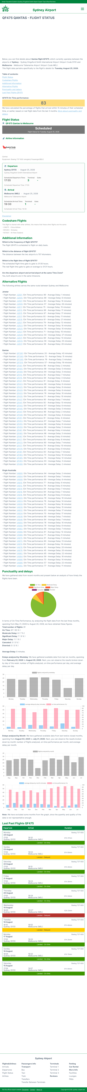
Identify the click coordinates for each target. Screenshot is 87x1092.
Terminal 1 (54, 1067)
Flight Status (7, 77)
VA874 (19, 544)
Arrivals (5, 1067)
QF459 (20, 427)
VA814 (19, 489)
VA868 (20, 535)
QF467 (19, 436)
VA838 (20, 516)
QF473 (19, 442)
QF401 (19, 366)
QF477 (19, 445)
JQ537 (19, 344)
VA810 (19, 483)
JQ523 (20, 325)
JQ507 (19, 301)
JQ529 (20, 335)
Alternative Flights (10, 86)
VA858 (20, 526)
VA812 (19, 486)
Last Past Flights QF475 (12, 92)
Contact (32, 1089)
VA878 (19, 550)
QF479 (19, 449)
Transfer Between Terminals (33, 1082)
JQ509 (20, 304)
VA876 (19, 547)
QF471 (19, 439)
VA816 (19, 492)
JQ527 (19, 332)
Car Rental (73, 1067)
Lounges (72, 1076)
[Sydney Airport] (5, 8)
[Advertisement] (43, 39)
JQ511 (19, 307)
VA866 (19, 532)
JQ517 (19, 316)
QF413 (19, 375)
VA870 (19, 538)
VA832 (20, 510)
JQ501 (19, 295)
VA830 (20, 507)
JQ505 (20, 298)
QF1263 (20, 356)
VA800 (20, 473)
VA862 (20, 529)
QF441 (19, 402)
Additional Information (11, 83)
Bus (23, 1070)
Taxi (23, 1073)
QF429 (20, 390)
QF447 (19, 412)
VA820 (20, 498)
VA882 (20, 553)
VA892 (20, 566)
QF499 (20, 464)
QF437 (19, 399)
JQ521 (19, 322)
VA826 (19, 504)
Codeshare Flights (10, 80)
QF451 (19, 418)
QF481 (19, 452)
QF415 (19, 378)
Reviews (54, 1076)
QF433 (20, 393)
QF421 (19, 381)
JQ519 (19, 319)
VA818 (19, 495)
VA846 (19, 519)
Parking (72, 1064)
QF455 (20, 424)
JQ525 (20, 328)
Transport (26, 1067)
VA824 (19, 501)
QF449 (20, 415)
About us (39, 1089)
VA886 (19, 559)
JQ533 (20, 341)
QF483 (20, 455)
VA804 (19, 476)
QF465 (20, 433)
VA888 (20, 563)
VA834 (19, 513)
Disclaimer (25, 1089)
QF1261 (20, 353)
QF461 (19, 430)
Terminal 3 (54, 1073)
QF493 (20, 461)
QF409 (20, 372)
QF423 (20, 384)
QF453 (20, 421)
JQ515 (19, 313)
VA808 (20, 479)
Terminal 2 (54, 1070)
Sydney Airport (44, 10)
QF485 (20, 458)
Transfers (25, 1079)
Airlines (5, 1076)
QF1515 (20, 362)
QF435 (20, 396)
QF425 (20, 387)
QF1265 (20, 359)
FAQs (71, 1079)
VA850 (20, 522)
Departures (7, 1070)
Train (24, 1076)
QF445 (20, 409)
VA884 (19, 556)
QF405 (20, 369)
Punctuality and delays (12, 89)
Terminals (54, 1064)
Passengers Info (29, 1064)
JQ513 (19, 310)
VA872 (19, 541)
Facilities (73, 1073)
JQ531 (19, 338)
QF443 (20, 406)
